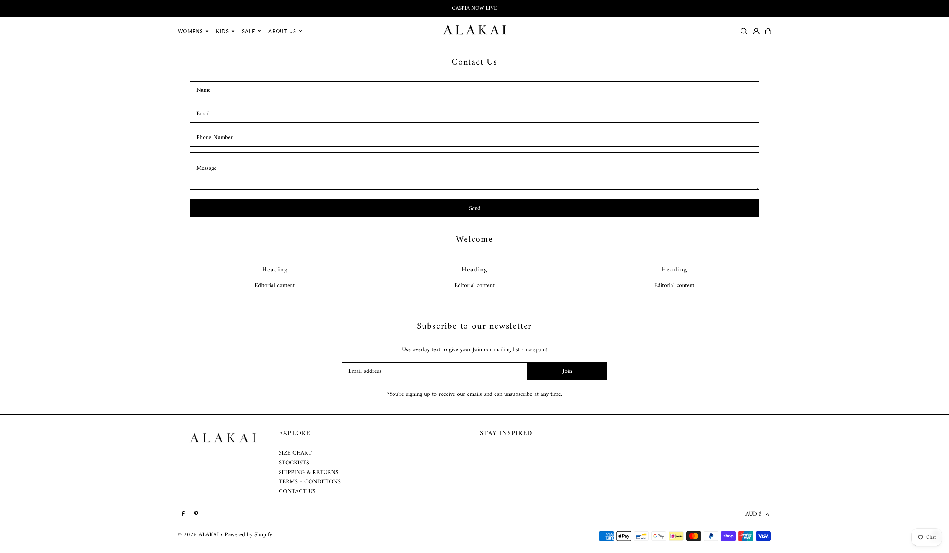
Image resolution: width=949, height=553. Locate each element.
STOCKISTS (294, 463)
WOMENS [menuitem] (190, 31)
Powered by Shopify (248, 535)
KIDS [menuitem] (222, 31)
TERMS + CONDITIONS (310, 482)
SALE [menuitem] (248, 31)
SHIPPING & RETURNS (308, 472)
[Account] (756, 31)
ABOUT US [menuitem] (282, 31)
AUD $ (753, 514)
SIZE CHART (295, 453)
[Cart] (768, 31)
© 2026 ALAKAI (198, 535)
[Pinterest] (196, 514)
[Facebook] (183, 514)
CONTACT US (297, 491)
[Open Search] (744, 31)
